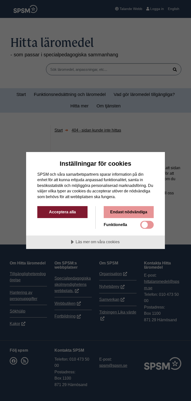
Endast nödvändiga (128, 212)
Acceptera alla (62, 212)
